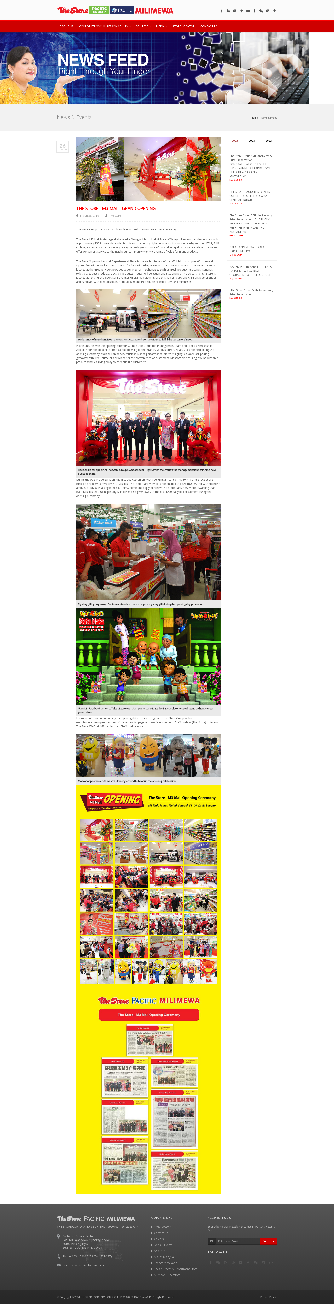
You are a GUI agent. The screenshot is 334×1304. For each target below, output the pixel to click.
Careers (159, 1239)
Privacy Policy (268, 1297)
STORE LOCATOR (183, 26)
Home (254, 117)
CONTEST (142, 26)
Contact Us (161, 1233)
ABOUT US (66, 26)
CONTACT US (209, 26)
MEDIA (160, 26)
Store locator (162, 1227)
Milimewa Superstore (167, 1275)
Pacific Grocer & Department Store (175, 1269)
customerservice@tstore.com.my (83, 1265)
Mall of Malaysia (164, 1257)
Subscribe (269, 1241)
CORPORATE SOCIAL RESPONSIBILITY (103, 26)
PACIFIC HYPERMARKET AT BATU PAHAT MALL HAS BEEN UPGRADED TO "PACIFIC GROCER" (251, 271)
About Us (160, 1251)
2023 (269, 140)
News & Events (163, 1245)
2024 (252, 140)
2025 (235, 140)
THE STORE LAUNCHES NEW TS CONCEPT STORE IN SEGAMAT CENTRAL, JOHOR (249, 196)
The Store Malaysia (165, 1263)
